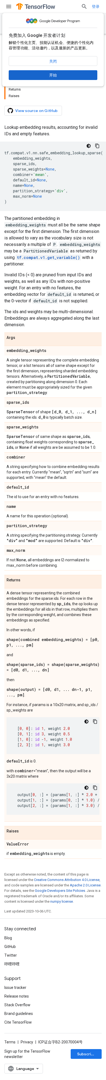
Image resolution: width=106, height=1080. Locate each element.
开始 (53, 75)
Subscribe (86, 1054)
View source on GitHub (36, 110)
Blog (8, 938)
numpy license (61, 901)
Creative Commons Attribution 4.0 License (66, 880)
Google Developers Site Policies (60, 891)
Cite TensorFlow (18, 1022)
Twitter (10, 955)
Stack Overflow (17, 1005)
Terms (9, 1042)
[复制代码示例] (97, 146)
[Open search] (84, 6)
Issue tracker (15, 987)
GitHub (10, 946)
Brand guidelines (18, 1013)
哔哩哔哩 (12, 964)
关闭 (53, 61)
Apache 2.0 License (85, 885)
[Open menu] (8, 6)
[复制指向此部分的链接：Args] (20, 338)
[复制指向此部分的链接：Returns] (25, 580)
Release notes (16, 996)
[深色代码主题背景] (88, 146)
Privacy (27, 1042)
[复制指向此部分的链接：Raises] (24, 831)
